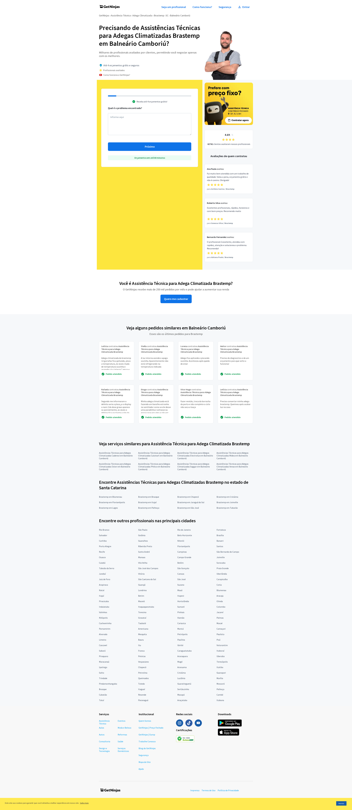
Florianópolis (183, 546)
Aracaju (220, 595)
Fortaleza (221, 529)
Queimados (143, 678)
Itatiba (220, 667)
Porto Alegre (105, 546)
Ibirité (180, 645)
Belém (180, 562)
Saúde (120, 741)
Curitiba (103, 540)
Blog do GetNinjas (147, 748)
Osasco (102, 557)
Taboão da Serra (106, 568)
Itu (139, 645)
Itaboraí (220, 650)
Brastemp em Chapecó (188, 496)
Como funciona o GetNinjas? (116, 75)
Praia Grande (223, 568)
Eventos (121, 720)
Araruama (182, 667)
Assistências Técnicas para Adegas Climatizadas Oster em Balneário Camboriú (115, 466)
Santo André (144, 551)
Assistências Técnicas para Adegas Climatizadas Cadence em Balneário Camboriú (116, 455)
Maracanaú (104, 661)
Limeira (102, 639)
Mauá (179, 590)
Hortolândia (183, 601)
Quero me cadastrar (176, 299)
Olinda (220, 601)
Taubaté (142, 623)
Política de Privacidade (228, 790)
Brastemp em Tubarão (227, 507)
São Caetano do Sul (147, 579)
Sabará (102, 650)
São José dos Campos (148, 568)
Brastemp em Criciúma (227, 496)
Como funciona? (202, 7)
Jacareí (220, 612)
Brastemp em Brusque (148, 496)
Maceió (141, 601)
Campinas (182, 551)
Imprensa (194, 790)
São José (181, 579)
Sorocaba (221, 562)
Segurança (225, 7)
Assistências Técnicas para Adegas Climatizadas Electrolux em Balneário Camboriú (195, 455)
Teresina (142, 612)
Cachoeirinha (105, 623)
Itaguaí (141, 689)
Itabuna (220, 700)
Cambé (220, 694)
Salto (101, 672)
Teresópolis (222, 661)
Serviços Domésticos (123, 749)
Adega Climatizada (142, 15)
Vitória (141, 573)
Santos (220, 546)
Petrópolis (182, 634)
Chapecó (142, 667)
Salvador (103, 535)
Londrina (142, 590)
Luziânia (181, 678)
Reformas (122, 734)
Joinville (221, 557)
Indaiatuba (104, 606)
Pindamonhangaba (108, 683)
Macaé (219, 623)
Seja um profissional (173, 7)
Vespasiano (143, 661)
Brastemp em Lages (108, 507)
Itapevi (180, 595)
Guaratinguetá (184, 683)
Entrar (246, 7)
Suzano (180, 584)
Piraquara (103, 656)
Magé (179, 661)
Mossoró (221, 683)
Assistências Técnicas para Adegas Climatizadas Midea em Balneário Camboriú (232, 455)
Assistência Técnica (121, 15)
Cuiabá (102, 562)
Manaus (141, 557)
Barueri (220, 540)
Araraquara (182, 656)
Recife (102, 551)
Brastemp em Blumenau (110, 496)
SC (167, 15)
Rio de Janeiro (184, 529)
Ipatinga (103, 667)
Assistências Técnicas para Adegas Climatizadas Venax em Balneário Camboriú (232, 466)
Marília (220, 678)
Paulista (220, 634)
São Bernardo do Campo (228, 551)
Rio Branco (104, 529)
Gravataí (142, 617)
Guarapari (221, 672)
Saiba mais (84, 803)
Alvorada (103, 634)
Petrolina (142, 672)
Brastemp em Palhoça (148, 507)
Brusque (103, 689)
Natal (101, 590)
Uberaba (221, 656)
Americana (143, 628)
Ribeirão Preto (145, 546)
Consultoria (104, 741)
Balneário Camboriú (180, 15)
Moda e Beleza (124, 727)
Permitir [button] (341, 803)
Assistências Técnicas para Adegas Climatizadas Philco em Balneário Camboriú (154, 466)
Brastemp (159, 15)
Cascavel (103, 645)
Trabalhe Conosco (147, 741)
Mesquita (142, 634)
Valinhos (103, 612)
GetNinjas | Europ (147, 734)
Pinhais (180, 612)
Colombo (221, 606)
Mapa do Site (145, 762)
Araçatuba (182, 700)
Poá (218, 639)
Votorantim (222, 645)
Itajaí (101, 595)
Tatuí (101, 700)
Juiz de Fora (104, 579)
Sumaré (181, 606)
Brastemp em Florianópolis (112, 502)
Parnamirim (104, 628)
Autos (102, 734)
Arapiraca (103, 584)
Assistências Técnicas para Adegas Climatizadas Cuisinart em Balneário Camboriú (155, 455)
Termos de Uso (208, 790)
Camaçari (221, 628)
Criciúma (181, 672)
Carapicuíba (222, 579)
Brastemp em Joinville (227, 502)
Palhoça (220, 689)
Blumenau (221, 590)
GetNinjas (104, 15)
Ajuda (141, 769)
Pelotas (142, 656)
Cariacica (181, 623)
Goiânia (141, 535)
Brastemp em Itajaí (147, 502)
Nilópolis (103, 617)
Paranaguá (143, 700)
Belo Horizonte (184, 535)
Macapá (181, 694)
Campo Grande (184, 557)
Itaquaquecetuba (146, 606)
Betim (141, 595)
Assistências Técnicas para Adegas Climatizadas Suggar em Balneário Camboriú (193, 466)
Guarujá (141, 584)
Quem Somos (145, 720)
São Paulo (142, 529)
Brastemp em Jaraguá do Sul (190, 502)
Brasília (220, 535)
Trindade (103, 678)
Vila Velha (142, 562)
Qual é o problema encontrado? (125, 108)
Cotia (219, 584)
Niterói (180, 540)
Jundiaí (102, 573)
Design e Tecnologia (104, 749)
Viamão (180, 617)
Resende (142, 694)
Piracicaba (104, 601)
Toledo (141, 683)
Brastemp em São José (188, 507)
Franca (141, 650)
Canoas (180, 573)
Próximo (150, 146)
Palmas (220, 617)
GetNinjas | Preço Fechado (151, 727)
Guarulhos (143, 540)
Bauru (141, 639)
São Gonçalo (183, 568)
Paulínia (181, 639)
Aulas (101, 727)
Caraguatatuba (184, 650)
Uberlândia (222, 573)
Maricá (180, 628)
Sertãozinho (183, 689)
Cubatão (103, 694)
